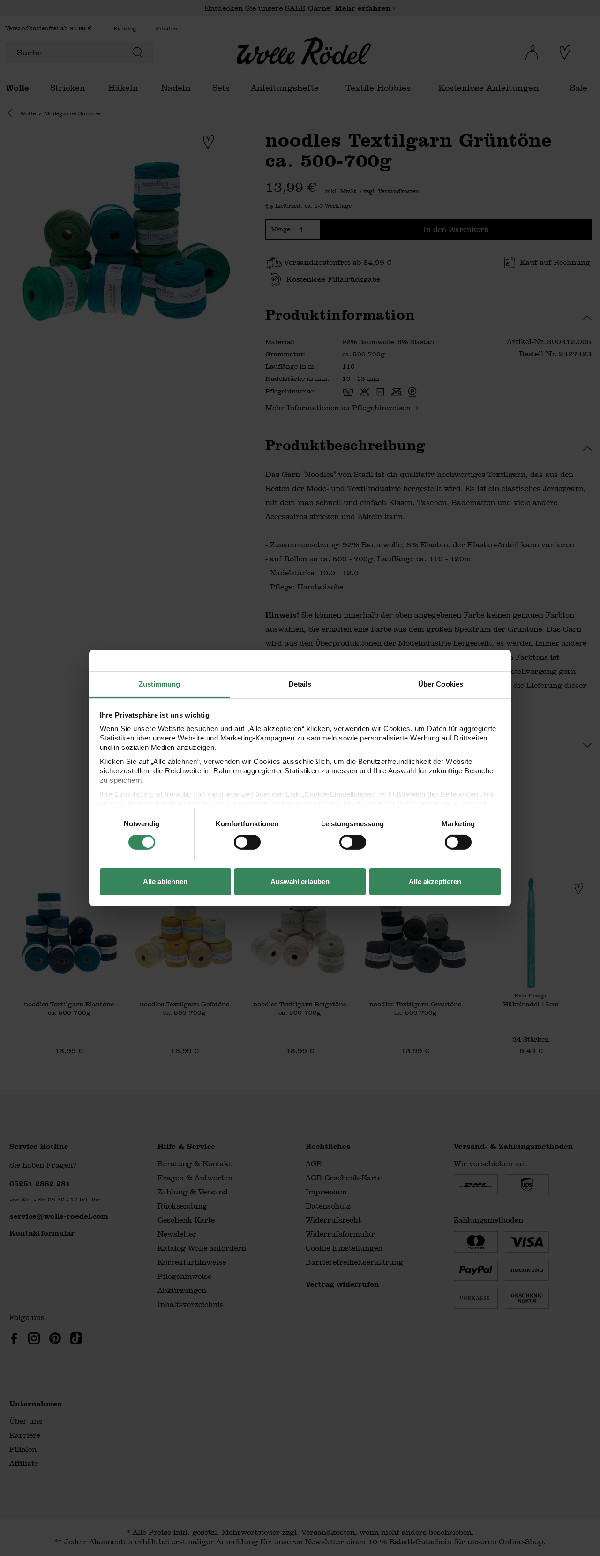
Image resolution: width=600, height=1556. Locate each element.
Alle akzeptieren (435, 881)
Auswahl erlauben (300, 881)
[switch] (247, 842)
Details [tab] (300, 684)
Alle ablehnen (165, 881)
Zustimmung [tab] (159, 684)
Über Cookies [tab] (440, 684)
